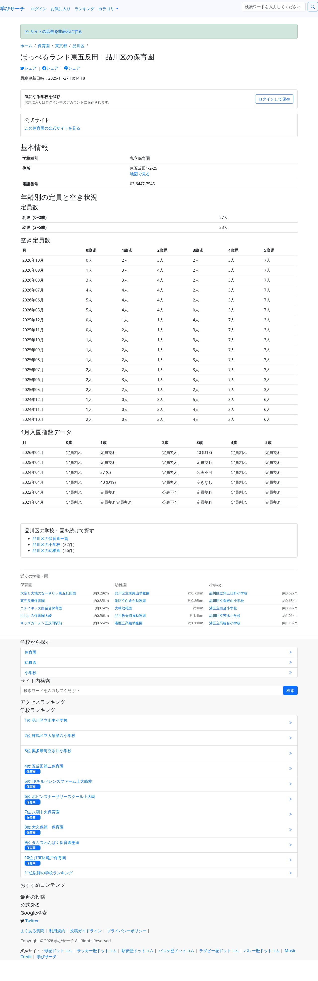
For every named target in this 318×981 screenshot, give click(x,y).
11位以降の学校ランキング (49, 873)
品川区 (78, 46)
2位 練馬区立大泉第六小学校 (50, 738)
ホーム (26, 46)
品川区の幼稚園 (46, 550)
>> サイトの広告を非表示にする (53, 31)
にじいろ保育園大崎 (36, 615)
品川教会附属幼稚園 (130, 615)
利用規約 (57, 930)
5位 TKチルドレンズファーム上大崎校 (58, 784)
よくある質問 (32, 930)
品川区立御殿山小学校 (226, 600)
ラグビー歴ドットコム (219, 950)
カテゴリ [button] (106, 8)
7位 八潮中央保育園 (42, 814)
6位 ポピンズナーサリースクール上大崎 (60, 799)
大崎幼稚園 (123, 608)
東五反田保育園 (32, 600)
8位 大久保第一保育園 (44, 829)
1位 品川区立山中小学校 (46, 723)
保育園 (44, 46)
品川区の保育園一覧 (50, 538)
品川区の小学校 (46, 544)
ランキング (84, 8)
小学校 (31, 672)
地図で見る (140, 174)
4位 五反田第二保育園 (44, 768)
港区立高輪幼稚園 (129, 623)
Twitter (32, 921)
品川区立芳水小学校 (224, 615)
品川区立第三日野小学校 (228, 593)
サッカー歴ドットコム (97, 950)
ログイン (39, 8)
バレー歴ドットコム (262, 950)
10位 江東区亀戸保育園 (45, 860)
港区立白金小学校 (223, 608)
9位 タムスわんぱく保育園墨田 (52, 845)
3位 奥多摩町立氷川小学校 (48, 753)
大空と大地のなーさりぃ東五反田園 (48, 593)
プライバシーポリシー (127, 930)
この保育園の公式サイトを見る (52, 128)
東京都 (61, 46)
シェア (30, 68)
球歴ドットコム (58, 950)
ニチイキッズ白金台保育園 (41, 608)
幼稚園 (31, 662)
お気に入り (61, 8)
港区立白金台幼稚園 (130, 600)
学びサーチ (12, 8)
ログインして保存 (274, 99)
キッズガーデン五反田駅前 (41, 623)
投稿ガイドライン (86, 930)
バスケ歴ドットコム (176, 950)
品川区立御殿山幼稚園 (132, 593)
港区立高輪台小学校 (224, 623)
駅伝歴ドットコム (138, 950)
